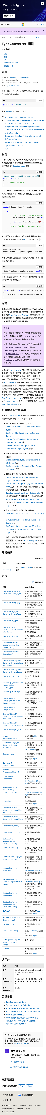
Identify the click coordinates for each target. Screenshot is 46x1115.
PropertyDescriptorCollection (18, 1005)
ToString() (6, 949)
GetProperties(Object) (11, 826)
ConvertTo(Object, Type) (12, 692)
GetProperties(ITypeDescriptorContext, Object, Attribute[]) (13, 810)
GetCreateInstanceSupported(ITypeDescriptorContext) (10, 789)
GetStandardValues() (10, 848)
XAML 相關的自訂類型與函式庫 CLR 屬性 (22, 1017)
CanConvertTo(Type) (10, 620)
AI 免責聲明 (6, 1105)
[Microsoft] (23, 24)
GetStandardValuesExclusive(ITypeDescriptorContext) (12, 881)
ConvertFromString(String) (12, 676)
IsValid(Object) (8, 924)
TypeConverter (19, 166)
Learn (4, 37)
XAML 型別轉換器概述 (15, 1014)
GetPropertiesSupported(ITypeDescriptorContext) (10, 841)
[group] (23, 219)
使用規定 (20, 1108)
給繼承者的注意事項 (11, 62)
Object (9, 111)
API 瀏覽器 (19, 37)
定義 (5, 54)
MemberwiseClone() (10, 931)
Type (38, 911)
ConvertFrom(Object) (10, 636)
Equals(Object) (8, 754)
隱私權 (37, 1105)
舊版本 (15, 1105)
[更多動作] (42, 37)
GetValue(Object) (23, 502)
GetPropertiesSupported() (12, 832)
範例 (5, 57)
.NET (11, 37)
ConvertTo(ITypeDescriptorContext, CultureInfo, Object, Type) (13, 685)
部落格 (22, 1105)
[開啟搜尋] (38, 24)
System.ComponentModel (19, 77)
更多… (7, 148)
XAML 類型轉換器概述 (10, 404)
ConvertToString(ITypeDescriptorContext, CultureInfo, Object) (13, 716)
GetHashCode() (8, 801)
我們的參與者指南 (21, 1043)
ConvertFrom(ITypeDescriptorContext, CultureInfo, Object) (13, 629)
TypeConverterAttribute (19, 315)
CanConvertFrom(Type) (11, 603)
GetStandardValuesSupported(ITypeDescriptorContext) (10, 904)
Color (25, 239)
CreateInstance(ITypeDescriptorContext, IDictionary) (11, 745)
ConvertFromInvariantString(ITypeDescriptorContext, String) (11, 645)
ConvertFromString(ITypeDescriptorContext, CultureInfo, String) (13, 663)
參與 (30, 1105)
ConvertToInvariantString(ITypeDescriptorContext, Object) (11, 700)
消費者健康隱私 (7, 1108)
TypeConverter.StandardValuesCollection (23, 1011)
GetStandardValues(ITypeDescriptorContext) (25, 513)
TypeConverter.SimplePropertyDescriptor (23, 493)
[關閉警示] (42, 3)
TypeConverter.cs (12, 85)
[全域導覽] (2, 24)
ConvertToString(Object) (12, 729)
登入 (42, 24)
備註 (5, 60)
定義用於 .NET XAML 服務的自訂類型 (21, 1021)
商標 (27, 1108)
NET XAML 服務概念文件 (16, 1024)
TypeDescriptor (29, 336)
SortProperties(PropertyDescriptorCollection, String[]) (11, 942)
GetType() (6, 911)
